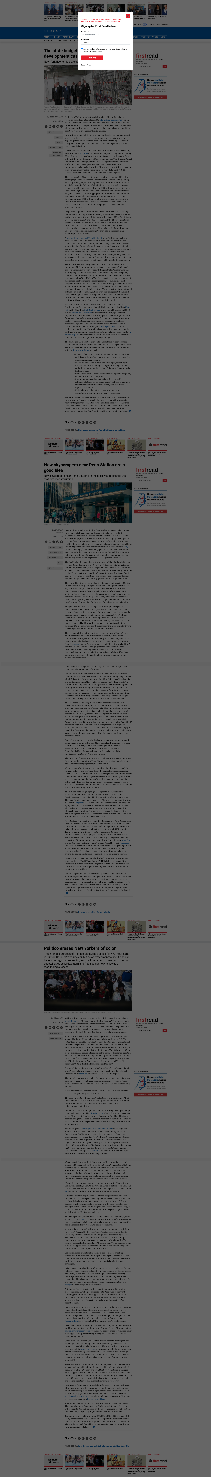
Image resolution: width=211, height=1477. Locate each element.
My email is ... (86, 31)
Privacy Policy (86, 65)
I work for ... (85, 39)
